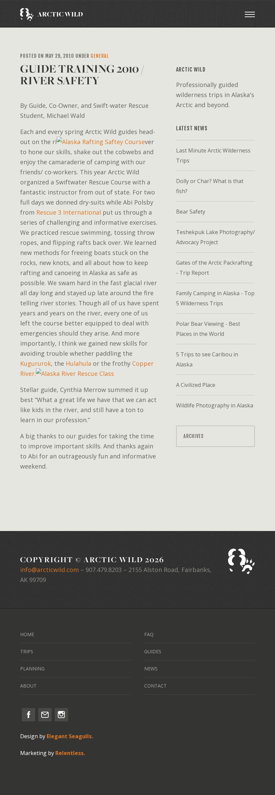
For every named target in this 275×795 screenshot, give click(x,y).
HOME (27, 634)
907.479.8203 (104, 570)
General (100, 56)
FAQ (149, 634)
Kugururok (35, 363)
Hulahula (78, 363)
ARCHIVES (193, 436)
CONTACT (155, 685)
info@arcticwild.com (49, 570)
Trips (26, 651)
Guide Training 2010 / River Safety (82, 74)
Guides (152, 651)
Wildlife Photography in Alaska (214, 405)
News (151, 668)
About (28, 685)
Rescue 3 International (69, 212)
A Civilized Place (195, 385)
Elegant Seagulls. (70, 736)
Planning (32, 668)
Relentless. (70, 753)
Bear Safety (190, 211)
